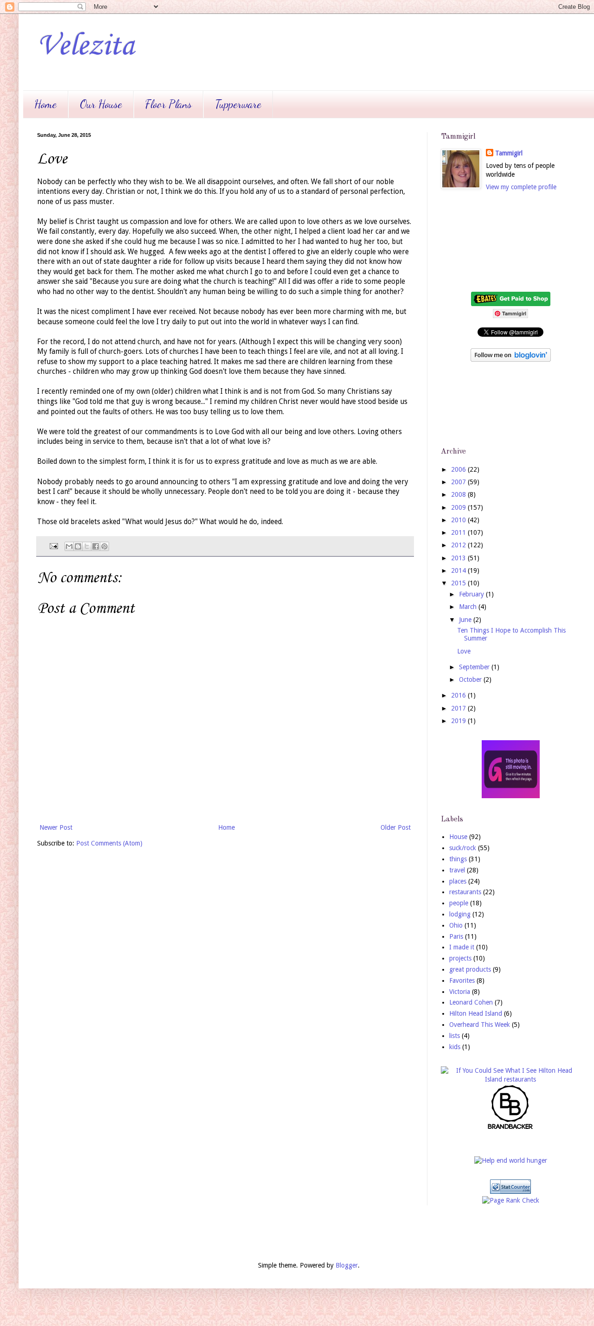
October (471, 679)
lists (454, 1035)
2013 (459, 558)
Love (464, 651)
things (458, 859)
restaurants (465, 892)
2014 (459, 570)
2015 (459, 583)
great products (470, 969)
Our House (101, 104)
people (458, 903)
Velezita (85, 46)
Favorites (462, 980)
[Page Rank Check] (510, 1200)
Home (45, 104)
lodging (460, 914)
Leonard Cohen (471, 1002)
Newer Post (55, 827)
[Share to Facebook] (95, 546)
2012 (459, 545)
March (468, 606)
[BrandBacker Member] (510, 1128)
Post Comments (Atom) (109, 843)
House (458, 836)
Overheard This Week (479, 1024)
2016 (459, 695)
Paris (456, 936)
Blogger (347, 1265)
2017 (459, 708)
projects (460, 958)
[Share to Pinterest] (104, 546)
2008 (459, 494)
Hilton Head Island (475, 1013)
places (457, 881)
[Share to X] (86, 546)
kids (454, 1047)
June (466, 619)
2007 (459, 482)
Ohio (456, 925)
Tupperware (238, 104)
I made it (461, 947)
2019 (459, 720)
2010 (459, 520)
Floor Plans (168, 104)
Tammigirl (509, 153)
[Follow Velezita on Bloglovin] (511, 359)
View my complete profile (521, 187)
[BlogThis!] (78, 546)
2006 (459, 469)
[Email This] (69, 546)
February (472, 594)
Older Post (396, 827)
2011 (459, 532)
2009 (459, 507)
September (475, 667)
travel (457, 870)
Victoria (459, 991)
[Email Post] (53, 545)
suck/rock (462, 848)
